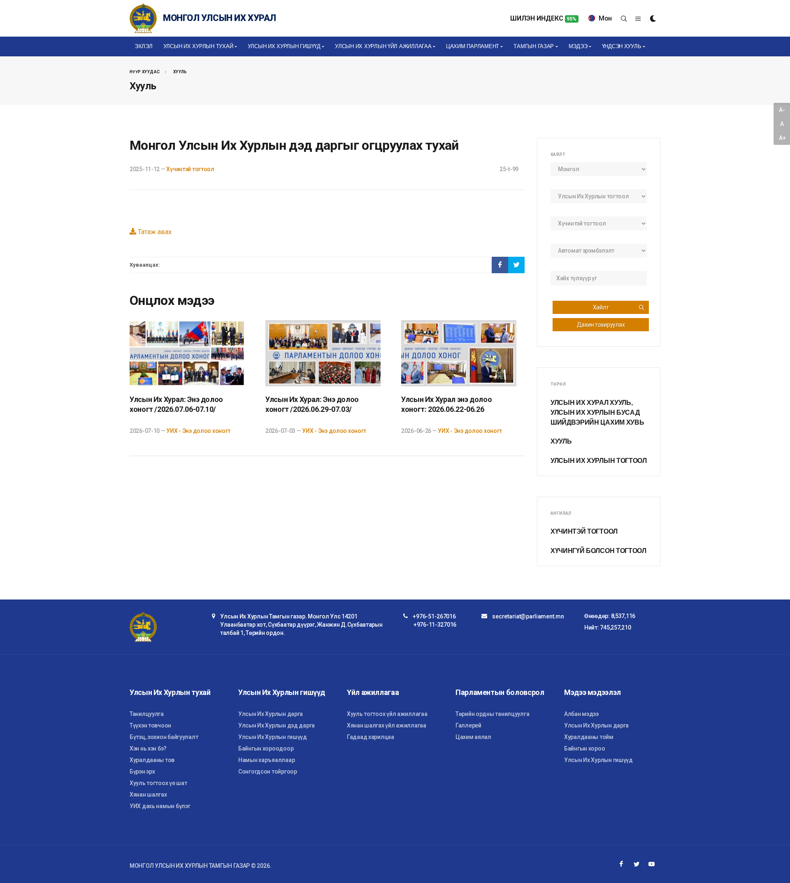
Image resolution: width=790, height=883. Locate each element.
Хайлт (601, 307)
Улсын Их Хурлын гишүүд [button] (284, 46)
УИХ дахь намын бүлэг (160, 806)
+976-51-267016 (434, 616)
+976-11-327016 (435, 624)
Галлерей (468, 725)
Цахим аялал (473, 737)
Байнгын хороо (584, 748)
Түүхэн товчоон (150, 725)
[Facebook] (621, 864)
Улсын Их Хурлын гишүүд (272, 737)
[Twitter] (636, 864)
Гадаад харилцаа (370, 737)
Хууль (180, 72)
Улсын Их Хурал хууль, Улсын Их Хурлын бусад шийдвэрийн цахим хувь (597, 412)
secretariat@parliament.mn (528, 616)
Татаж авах (154, 232)
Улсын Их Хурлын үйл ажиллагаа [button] (383, 46)
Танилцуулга (147, 714)
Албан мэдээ (581, 714)
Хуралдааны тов (152, 760)
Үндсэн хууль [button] (621, 46)
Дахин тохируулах (601, 324)
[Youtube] (651, 864)
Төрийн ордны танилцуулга (492, 714)
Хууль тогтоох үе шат (158, 783)
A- (782, 110)
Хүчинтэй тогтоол (190, 169)
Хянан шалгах (148, 794)
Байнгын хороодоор (265, 748)
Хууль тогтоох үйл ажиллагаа (387, 714)
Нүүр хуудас (145, 72)
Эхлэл (144, 46)
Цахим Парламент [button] (472, 46)
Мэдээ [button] (578, 46)
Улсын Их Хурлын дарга (270, 714)
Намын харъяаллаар (266, 760)
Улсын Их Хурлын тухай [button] (198, 46)
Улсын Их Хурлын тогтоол (599, 460)
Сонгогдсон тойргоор (267, 771)
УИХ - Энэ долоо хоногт (198, 431)
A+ (782, 138)
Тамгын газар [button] (534, 46)
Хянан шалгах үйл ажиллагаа (386, 725)
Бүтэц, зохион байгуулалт (164, 737)
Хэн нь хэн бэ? (148, 748)
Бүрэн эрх (142, 771)
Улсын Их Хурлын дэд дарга (276, 725)
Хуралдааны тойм (588, 737)
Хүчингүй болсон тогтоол (598, 550)
